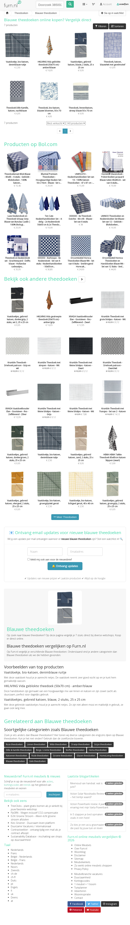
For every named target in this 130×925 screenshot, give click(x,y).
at (12, 900)
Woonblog (79, 852)
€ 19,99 (112, 180)
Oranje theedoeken (80, 744)
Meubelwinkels (82, 862)
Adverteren (80, 891)
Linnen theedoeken (36, 744)
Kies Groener (18, 822)
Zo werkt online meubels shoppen (93, 865)
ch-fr (13, 877)
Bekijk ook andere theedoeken (41, 278)
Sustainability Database (23, 836)
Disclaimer (80, 855)
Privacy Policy (81, 868)
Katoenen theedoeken (16, 755)
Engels (14, 887)
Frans (14, 853)
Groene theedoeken (62, 755)
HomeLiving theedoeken (111, 755)
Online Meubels (82, 845)
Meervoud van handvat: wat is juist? (96, 785)
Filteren (102, 26)
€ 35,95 (17, 263)
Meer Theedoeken (66, 517)
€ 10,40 (17, 180)
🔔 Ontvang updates (65, 566)
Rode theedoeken (40, 755)
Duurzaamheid (82, 877)
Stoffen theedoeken (75, 750)
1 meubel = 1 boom (85, 884)
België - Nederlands (21, 856)
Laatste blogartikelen (83, 776)
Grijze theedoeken (103, 744)
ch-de (14, 873)
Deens (14, 897)
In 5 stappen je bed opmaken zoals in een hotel (96, 816)
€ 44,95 (112, 263)
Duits (13, 880)
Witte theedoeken (58, 744)
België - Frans (18, 860)
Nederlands (17, 849)
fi (11, 890)
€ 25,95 (17, 221)
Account (107, 4)
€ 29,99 (49, 180)
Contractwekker (19, 829)
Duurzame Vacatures (22, 826)
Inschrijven (54, 794)
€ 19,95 (112, 221)
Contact (78, 897)
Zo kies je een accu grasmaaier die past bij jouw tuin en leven (96, 826)
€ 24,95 (81, 263)
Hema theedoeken (98, 750)
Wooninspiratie (82, 894)
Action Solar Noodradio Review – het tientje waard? (96, 795)
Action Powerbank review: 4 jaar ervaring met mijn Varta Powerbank (96, 805)
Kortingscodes (82, 880)
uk (12, 894)
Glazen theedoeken (86, 755)
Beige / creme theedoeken (48, 750)
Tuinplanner (80, 887)
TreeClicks (16, 805)
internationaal (43, 826)
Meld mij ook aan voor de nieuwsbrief (51, 559)
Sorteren (119, 26)
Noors (14, 866)
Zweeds (15, 870)
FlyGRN (14, 812)
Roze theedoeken (14, 744)
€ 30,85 (49, 263)
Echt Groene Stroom (22, 816)
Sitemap (78, 858)
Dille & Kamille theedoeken (19, 750)
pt (12, 883)
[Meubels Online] (7, 13)
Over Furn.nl (80, 848)
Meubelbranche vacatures (88, 874)
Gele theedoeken (37, 761)
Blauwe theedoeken (15, 761)
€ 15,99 (81, 180)
